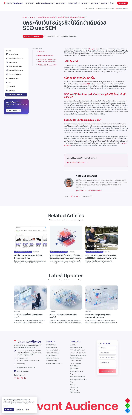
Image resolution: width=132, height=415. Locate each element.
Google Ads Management (77, 352)
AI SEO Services (74, 368)
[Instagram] (18, 378)
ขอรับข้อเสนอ (122, 3)
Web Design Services (76, 358)
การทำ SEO (86, 84)
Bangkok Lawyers (75, 374)
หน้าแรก (25, 17)
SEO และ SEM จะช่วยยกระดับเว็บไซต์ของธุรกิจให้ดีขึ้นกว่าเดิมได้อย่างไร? (47, 60)
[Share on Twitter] (74, 196)
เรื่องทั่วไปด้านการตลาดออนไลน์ (46, 17)
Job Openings (74, 387)
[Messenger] (127, 410)
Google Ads (93, 49)
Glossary (72, 384)
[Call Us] (127, 400)
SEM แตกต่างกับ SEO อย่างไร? (45, 55)
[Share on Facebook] (71, 196)
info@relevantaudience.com (26, 367)
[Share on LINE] (79, 196)
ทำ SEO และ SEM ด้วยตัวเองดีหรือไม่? (47, 65)
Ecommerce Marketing (52, 350)
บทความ (32, 17)
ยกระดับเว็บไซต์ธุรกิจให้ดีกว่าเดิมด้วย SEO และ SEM (72, 17)
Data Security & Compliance (54, 363)
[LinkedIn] (25, 378)
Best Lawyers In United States (78, 379)
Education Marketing (52, 352)
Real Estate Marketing (52, 358)
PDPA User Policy (75, 392)
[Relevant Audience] (13, 3)
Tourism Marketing (51, 347)
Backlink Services (75, 366)
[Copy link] (91, 196)
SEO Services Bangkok (77, 347)
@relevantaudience (23, 371)
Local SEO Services (75, 360)
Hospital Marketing (51, 355)
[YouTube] (22, 378)
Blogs (71, 382)
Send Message (106, 371)
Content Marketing (75, 363)
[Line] (127, 405)
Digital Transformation (76, 371)
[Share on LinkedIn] (77, 196)
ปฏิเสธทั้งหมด (19, 409)
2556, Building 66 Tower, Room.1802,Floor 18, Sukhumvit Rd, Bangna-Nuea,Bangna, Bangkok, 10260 (29, 353)
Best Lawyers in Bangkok (77, 376)
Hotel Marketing (50, 344)
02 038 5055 (21, 364)
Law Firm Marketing (51, 360)
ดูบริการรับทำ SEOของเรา (78, 162)
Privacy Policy (74, 390)
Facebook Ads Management (78, 355)
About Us (72, 344)
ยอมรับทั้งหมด (9, 409)
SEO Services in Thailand (77, 350)
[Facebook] (15, 378)
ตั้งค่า (27, 409)
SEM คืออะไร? (40, 51)
